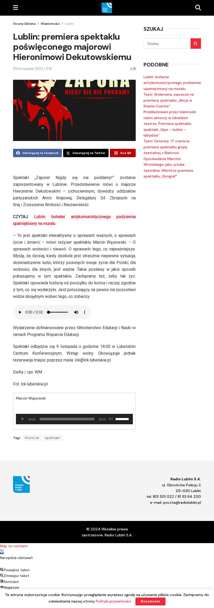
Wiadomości (50, 24)
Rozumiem (150, 601)
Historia (32, 438)
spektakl (52, 438)
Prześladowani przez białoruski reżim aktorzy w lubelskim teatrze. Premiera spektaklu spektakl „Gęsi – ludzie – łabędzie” (170, 123)
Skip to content (14, 546)
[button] (2, 551)
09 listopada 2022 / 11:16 (32, 68)
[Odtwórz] (22, 419)
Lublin (69, 24)
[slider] (123, 418)
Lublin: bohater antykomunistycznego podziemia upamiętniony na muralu (172, 83)
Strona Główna (24, 24)
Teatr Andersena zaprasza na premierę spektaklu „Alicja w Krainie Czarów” (169, 100)
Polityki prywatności (113, 601)
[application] (74, 419)
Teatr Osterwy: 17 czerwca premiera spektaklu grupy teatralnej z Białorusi (166, 147)
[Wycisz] (110, 419)
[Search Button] (196, 43)
